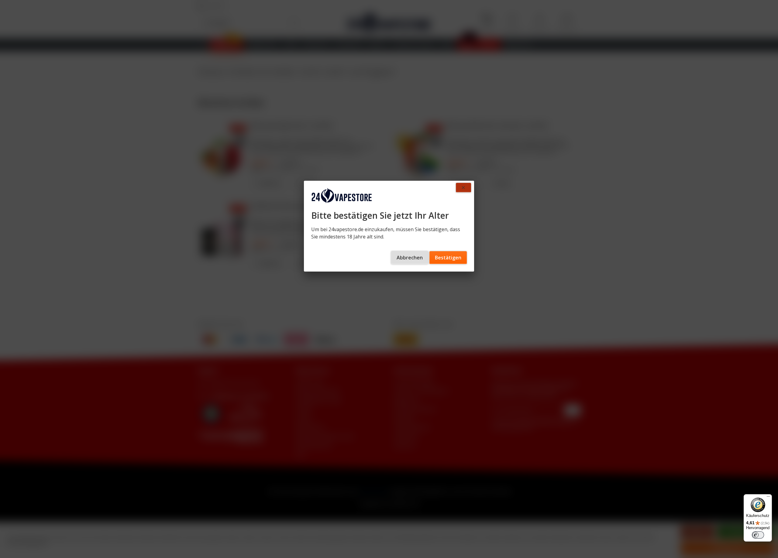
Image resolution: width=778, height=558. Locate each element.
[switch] (758, 535)
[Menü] (768, 498)
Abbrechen (410, 257)
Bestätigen (448, 257)
